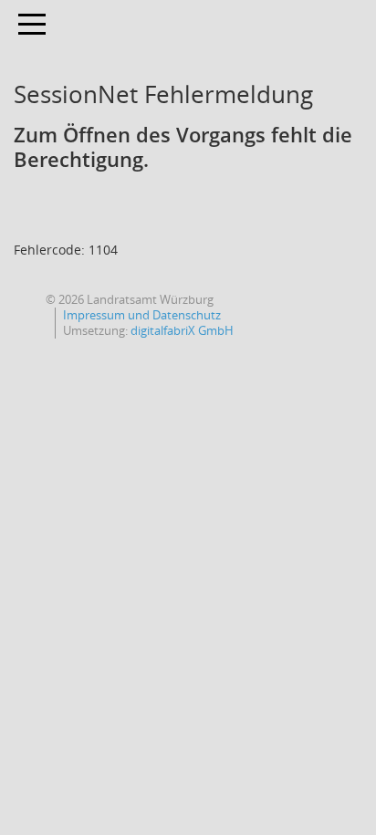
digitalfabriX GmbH (182, 330)
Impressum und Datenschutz (142, 315)
